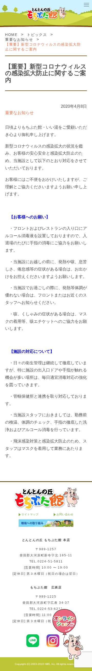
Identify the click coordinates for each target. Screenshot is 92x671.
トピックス (37, 35)
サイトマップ (29, 514)
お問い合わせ (64, 514)
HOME (11, 35)
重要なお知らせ (19, 39)
